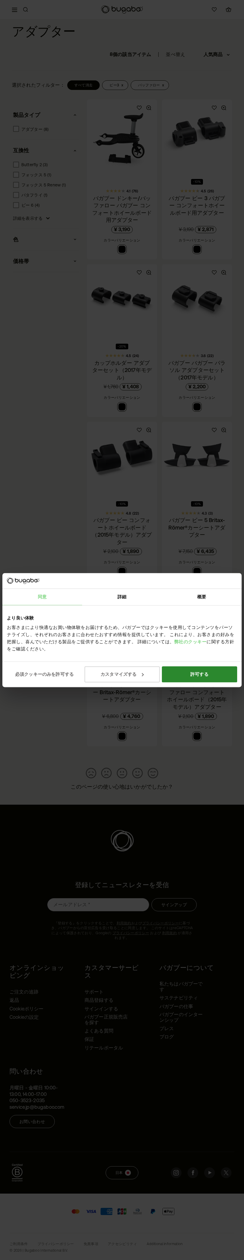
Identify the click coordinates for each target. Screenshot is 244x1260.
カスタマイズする (119, 674)
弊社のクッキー (190, 641)
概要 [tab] (201, 596)
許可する (199, 674)
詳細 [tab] (122, 596)
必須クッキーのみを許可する (44, 674)
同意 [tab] (42, 596)
